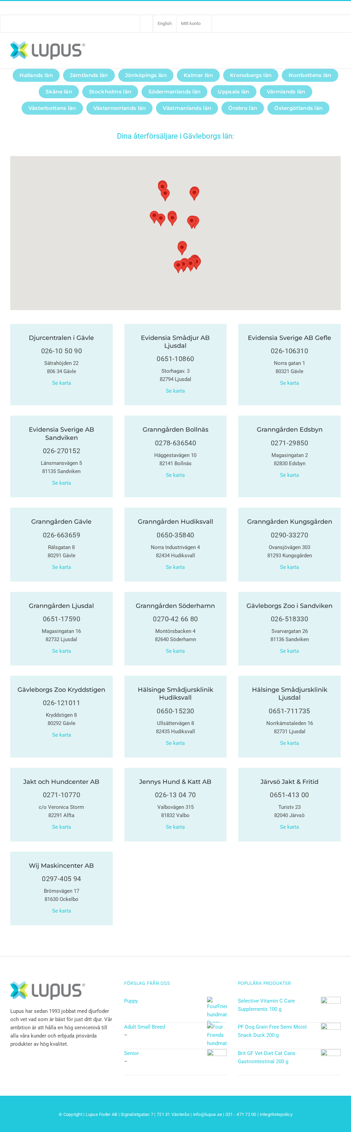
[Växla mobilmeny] (337, 50)
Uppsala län (233, 91)
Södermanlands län (174, 91)
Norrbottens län (310, 75)
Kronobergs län (250, 75)
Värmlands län (286, 91)
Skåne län (59, 91)
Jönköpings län (146, 75)
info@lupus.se (207, 1114)
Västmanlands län (187, 108)
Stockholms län (110, 91)
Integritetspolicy (276, 1114)
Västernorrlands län (119, 108)
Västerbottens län (52, 108)
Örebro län (242, 108)
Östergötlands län (298, 108)
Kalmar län (198, 75)
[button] (190, 265)
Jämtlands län (89, 75)
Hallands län (36, 75)
